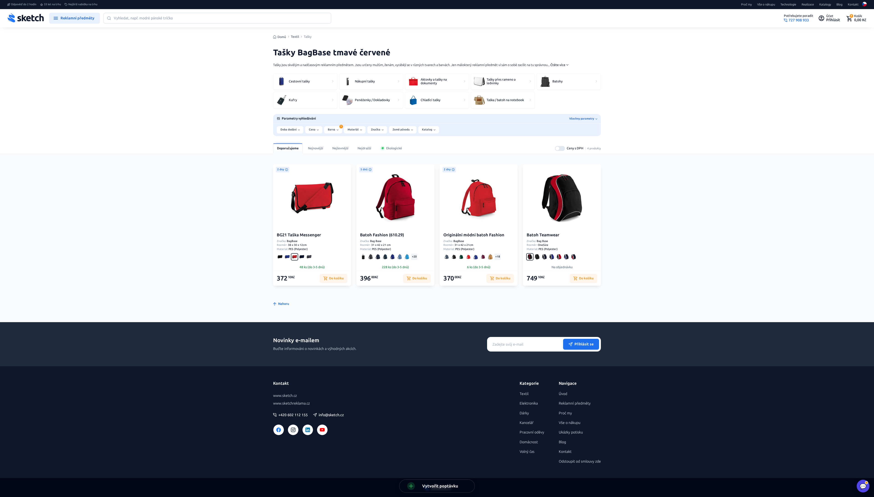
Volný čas (527, 451)
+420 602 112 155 (293, 415)
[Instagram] (293, 429)
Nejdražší (364, 148)
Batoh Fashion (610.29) (382, 234)
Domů (281, 37)
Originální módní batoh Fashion (473, 234)
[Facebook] (278, 429)
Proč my (746, 4)
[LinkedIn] (307, 429)
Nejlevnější (340, 148)
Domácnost (529, 442)
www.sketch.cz (285, 395)
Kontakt (853, 4)
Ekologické (394, 148)
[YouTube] (322, 429)
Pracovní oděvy (532, 432)
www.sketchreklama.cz (291, 403)
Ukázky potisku (571, 432)
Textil (295, 37)
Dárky (524, 413)
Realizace (808, 4)
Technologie (788, 4)
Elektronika (529, 403)
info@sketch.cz (331, 415)
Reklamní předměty (575, 403)
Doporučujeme (288, 148)
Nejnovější (315, 148)
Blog (839, 4)
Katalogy (825, 4)
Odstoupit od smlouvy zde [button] (580, 461)
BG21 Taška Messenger (299, 234)
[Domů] (25, 18)
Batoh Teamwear (543, 234)
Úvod (563, 394)
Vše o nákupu (766, 4)
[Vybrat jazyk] (864, 4)
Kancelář (527, 423)
